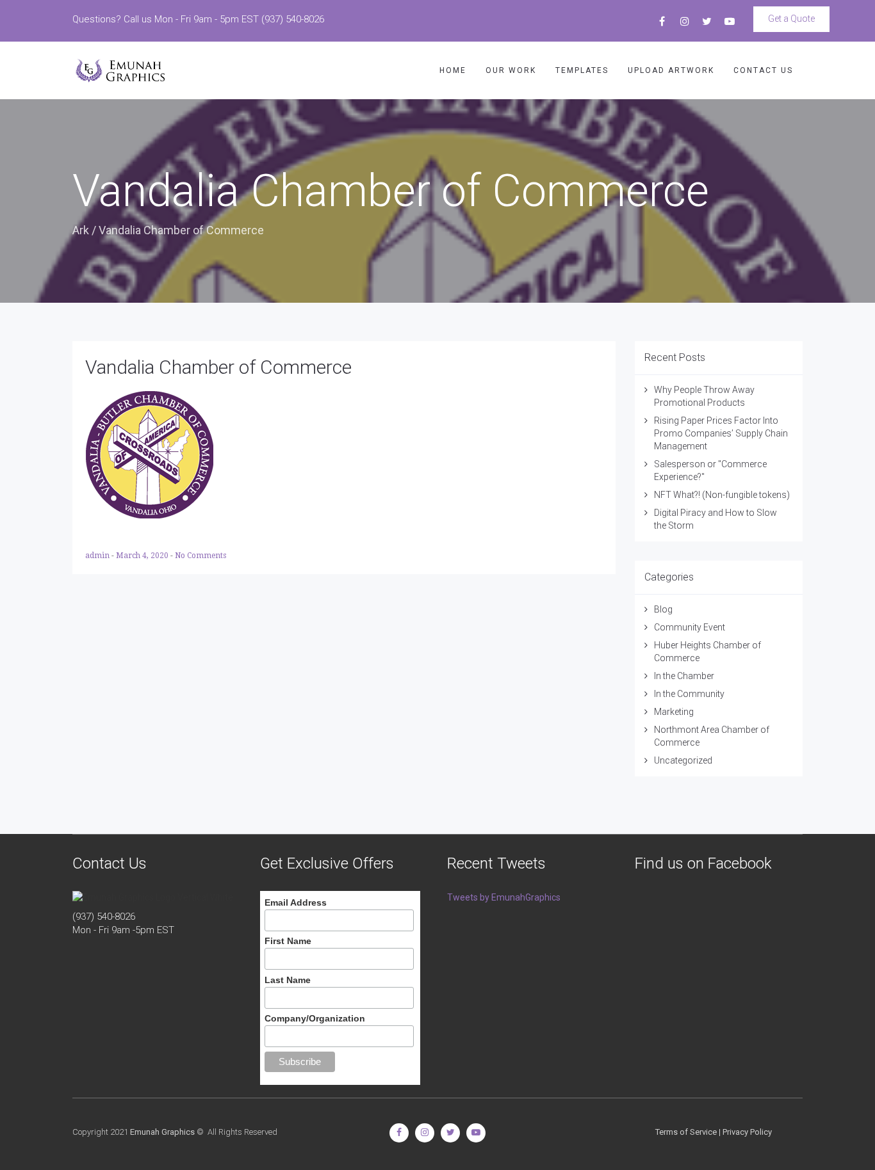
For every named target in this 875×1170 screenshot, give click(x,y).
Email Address (296, 902)
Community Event (689, 627)
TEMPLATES (582, 70)
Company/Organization (315, 1018)
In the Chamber (684, 676)
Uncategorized (683, 760)
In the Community (689, 694)
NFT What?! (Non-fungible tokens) (722, 495)
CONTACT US (763, 70)
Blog (663, 609)
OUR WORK (511, 70)
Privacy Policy (747, 1132)
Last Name (288, 980)
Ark (80, 230)
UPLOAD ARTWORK (671, 70)
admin (98, 555)
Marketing (674, 712)
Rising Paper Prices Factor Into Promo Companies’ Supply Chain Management (721, 433)
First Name (288, 941)
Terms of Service (686, 1132)
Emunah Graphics (162, 1132)
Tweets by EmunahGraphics (503, 897)
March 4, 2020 (143, 555)
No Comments (200, 555)
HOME (452, 70)
